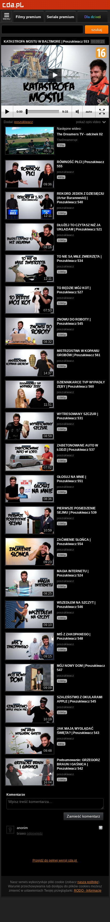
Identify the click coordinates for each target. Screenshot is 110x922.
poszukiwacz (23, 122)
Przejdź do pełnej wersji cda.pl (55, 860)
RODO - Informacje (87, 890)
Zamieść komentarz (83, 816)
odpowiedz (35, 833)
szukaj (96, 29)
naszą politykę (87, 882)
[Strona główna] (13, 5)
